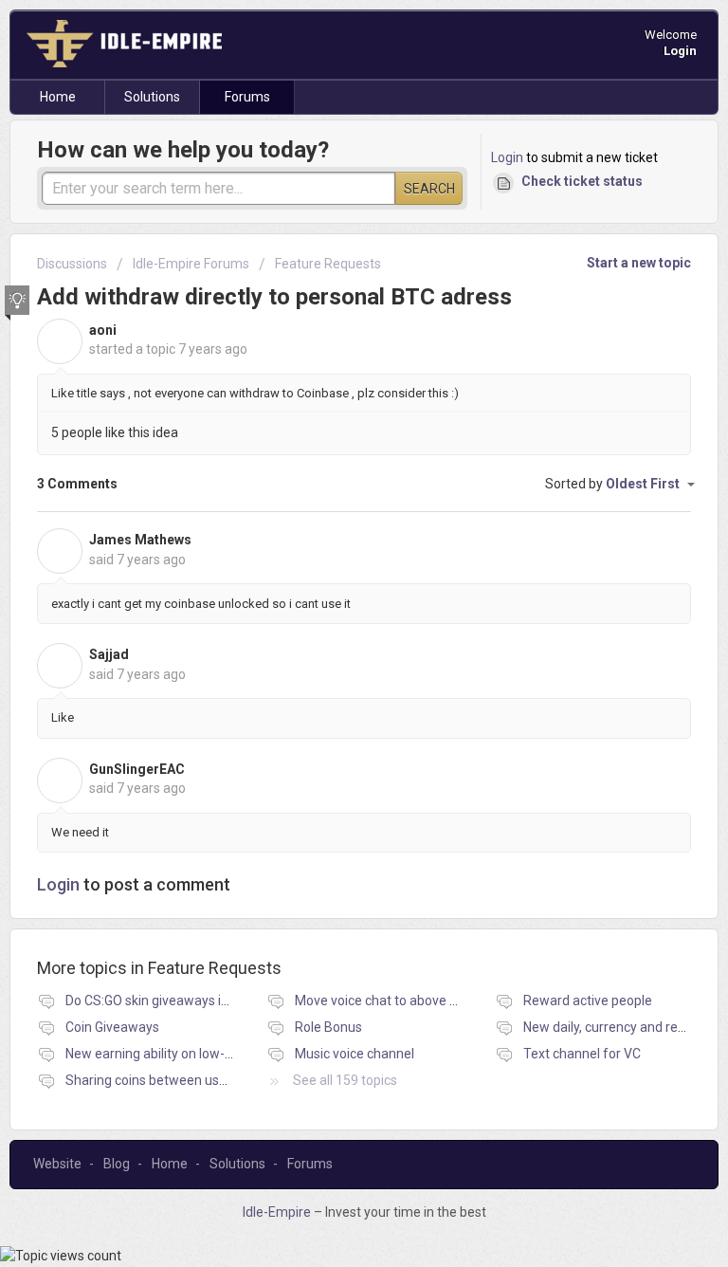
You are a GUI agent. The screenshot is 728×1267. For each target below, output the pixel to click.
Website (57, 1163)
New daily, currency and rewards (619, 1027)
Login (507, 157)
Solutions (152, 96)
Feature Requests (328, 263)
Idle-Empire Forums (191, 263)
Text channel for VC (582, 1053)
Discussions (72, 263)
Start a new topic (639, 262)
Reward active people (587, 1000)
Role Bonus (328, 1027)
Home (58, 96)
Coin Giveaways (112, 1027)
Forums (247, 96)
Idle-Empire (278, 1212)
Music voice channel (354, 1053)
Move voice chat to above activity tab (405, 1000)
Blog (116, 1163)
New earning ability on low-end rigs (168, 1053)
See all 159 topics (345, 1080)
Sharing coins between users (151, 1080)
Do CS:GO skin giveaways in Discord (170, 1000)
